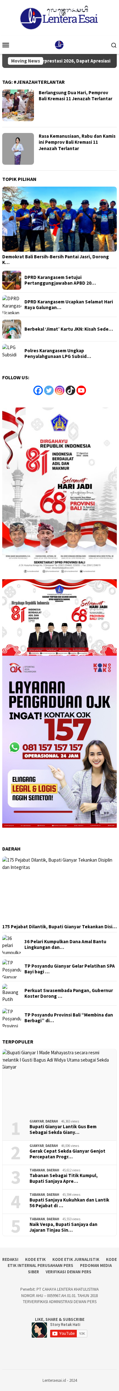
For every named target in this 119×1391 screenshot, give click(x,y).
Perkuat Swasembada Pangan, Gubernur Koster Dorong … (68, 993)
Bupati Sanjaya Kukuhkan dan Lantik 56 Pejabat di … (69, 1203)
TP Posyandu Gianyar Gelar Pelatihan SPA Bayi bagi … (69, 969)
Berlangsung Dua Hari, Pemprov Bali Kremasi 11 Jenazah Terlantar (75, 95)
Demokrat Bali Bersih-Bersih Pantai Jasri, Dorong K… (55, 259)
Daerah (51, 1121)
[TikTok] (70, 390)
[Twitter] (49, 390)
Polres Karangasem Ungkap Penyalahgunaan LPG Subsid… (57, 353)
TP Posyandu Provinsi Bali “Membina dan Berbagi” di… (68, 1017)
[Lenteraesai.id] (59, 44)
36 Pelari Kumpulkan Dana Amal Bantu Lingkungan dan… (65, 944)
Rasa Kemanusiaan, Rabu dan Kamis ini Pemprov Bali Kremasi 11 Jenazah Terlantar (77, 142)
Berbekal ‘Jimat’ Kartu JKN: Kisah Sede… (68, 329)
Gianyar (37, 1121)
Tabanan (37, 1170)
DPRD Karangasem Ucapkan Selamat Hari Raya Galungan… (68, 304)
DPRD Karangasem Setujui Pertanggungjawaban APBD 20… (60, 280)
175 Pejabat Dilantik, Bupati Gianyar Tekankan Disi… (59, 927)
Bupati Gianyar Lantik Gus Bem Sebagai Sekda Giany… (63, 1129)
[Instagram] (59, 390)
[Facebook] (38, 390)
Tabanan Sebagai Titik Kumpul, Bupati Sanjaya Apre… (64, 1178)
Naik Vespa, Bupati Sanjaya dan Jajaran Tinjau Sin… (63, 1227)
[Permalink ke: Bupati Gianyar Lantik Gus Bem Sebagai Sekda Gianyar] (59, 1081)
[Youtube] (81, 390)
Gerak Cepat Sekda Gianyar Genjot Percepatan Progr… (67, 1154)
